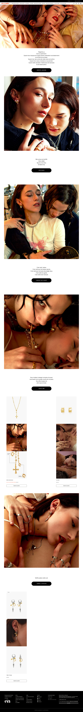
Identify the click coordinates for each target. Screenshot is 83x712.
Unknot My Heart (41, 280)
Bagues (43, 3)
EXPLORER (27, 3)
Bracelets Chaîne (37, 3)
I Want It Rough (41, 583)
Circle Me (42, 388)
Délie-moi (41, 170)
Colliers (31, 3)
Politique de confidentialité (74, 701)
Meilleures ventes (15, 3)
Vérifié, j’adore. (41, 70)
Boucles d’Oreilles (49, 3)
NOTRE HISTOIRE (63, 3)
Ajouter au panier (17, 485)
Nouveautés (22, 3)
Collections (56, 3)
